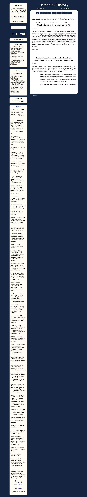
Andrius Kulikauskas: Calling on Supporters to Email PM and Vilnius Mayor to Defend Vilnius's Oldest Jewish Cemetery (17, 179)
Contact (20, 11)
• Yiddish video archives (15, 83)
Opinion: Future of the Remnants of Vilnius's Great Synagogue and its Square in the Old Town (18, 164)
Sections (45, 13)
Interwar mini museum (15, 49)
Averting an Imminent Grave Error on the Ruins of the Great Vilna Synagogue (18, 206)
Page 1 (37, 13)
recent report (45, 71)
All (66, 13)
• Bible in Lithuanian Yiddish (16, 86)
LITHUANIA (18, 101)
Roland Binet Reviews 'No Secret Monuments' (18, 426)
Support (70, 13)
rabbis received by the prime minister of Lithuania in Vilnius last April (57, 34)
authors (18, 8)
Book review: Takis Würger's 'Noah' (16, 454)
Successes (58, 13)
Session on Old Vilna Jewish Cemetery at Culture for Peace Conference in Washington (18, 199)
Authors (49, 13)
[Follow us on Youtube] (21, 34)
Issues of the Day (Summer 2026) (18, 148)
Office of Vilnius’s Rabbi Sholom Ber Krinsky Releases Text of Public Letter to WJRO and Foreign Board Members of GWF (18, 113)
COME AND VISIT (18, 98)
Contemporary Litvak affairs (17, 56)
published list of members (57, 68)
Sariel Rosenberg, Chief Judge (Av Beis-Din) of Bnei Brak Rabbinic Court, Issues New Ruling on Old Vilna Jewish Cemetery (18, 155)
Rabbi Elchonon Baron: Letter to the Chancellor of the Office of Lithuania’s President (18, 339)
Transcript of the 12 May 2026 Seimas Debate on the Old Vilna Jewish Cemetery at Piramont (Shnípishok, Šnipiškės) (18, 319)
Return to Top (35, 95)
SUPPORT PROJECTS (14, 92)
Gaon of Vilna (14, 53)
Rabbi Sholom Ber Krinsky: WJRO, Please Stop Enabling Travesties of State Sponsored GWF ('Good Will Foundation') (18, 221)
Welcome (18, 5)
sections (22, 8)
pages (21, 9)
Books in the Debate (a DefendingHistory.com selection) (17, 212)
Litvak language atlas (15, 50)
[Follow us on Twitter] (13, 36)
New (41, 13)
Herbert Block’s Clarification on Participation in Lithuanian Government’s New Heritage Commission (54, 59)
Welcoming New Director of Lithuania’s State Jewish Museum (18, 449)
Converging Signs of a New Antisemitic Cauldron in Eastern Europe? (18, 171)
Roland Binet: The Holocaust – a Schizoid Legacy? (17, 246)
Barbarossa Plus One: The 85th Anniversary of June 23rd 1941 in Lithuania (17, 228)
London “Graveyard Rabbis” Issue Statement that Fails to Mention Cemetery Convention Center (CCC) (54, 23)
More (18, 482)
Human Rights (18, 39)
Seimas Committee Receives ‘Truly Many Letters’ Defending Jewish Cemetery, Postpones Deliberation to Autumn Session (17, 286)
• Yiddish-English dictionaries (16, 76)
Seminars (16, 11)
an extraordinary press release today (44, 36)
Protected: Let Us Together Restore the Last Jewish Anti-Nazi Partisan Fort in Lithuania (18, 420)
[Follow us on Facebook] (16, 34)
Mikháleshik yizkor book (16, 55)
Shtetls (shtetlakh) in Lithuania (17, 52)
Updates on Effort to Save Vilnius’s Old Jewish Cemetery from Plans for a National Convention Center (18, 367)
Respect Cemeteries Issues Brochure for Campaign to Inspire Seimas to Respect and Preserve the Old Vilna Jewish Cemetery (18, 276)
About (63, 13)
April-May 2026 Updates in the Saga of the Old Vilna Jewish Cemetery (18, 431)
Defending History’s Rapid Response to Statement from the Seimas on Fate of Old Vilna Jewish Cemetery (18, 411)
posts (17, 9)
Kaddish (12, 63)
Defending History (53, 5)
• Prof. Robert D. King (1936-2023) (17, 81)
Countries (54, 13)
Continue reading (35, 49)
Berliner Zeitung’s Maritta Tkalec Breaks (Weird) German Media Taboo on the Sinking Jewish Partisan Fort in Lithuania (18, 267)
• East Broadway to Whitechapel (17, 87)
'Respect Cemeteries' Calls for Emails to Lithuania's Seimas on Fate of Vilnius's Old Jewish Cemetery (18, 359)
